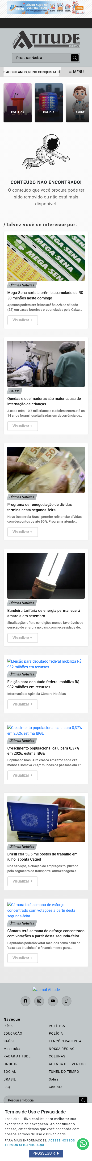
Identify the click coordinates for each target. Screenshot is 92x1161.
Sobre (54, 1079)
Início (8, 1026)
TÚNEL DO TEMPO (64, 1071)
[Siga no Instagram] (39, 1001)
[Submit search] (75, 57)
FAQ (7, 1087)
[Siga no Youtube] (53, 1001)
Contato (56, 1087)
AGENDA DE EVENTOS (67, 1064)
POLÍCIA (56, 1033)
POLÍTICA (57, 1026)
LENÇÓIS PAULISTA (65, 1041)
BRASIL (10, 1079)
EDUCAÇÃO (13, 1033)
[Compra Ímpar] (46, 7)
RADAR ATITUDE (17, 1056)
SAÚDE (9, 1041)
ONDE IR (11, 1064)
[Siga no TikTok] (66, 1001)
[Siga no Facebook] (25, 1001)
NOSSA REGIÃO (62, 1049)
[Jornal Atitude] (46, 39)
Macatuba (12, 1049)
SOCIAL (10, 1071)
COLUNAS (57, 1056)
